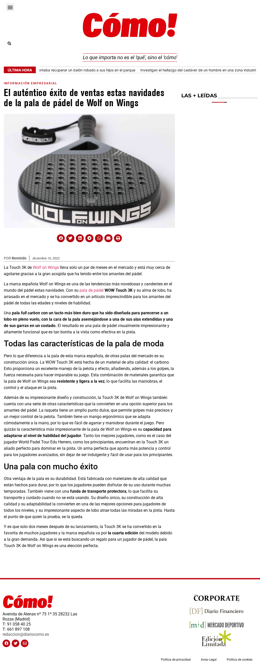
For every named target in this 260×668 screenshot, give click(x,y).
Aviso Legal (209, 659)
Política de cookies (239, 659)
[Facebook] (6, 643)
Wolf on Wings (46, 267)
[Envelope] (24, 643)
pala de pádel (91, 290)
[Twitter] (15, 643)
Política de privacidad (176, 659)
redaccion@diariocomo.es (26, 634)
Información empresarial (30, 83)
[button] (10, 7)
